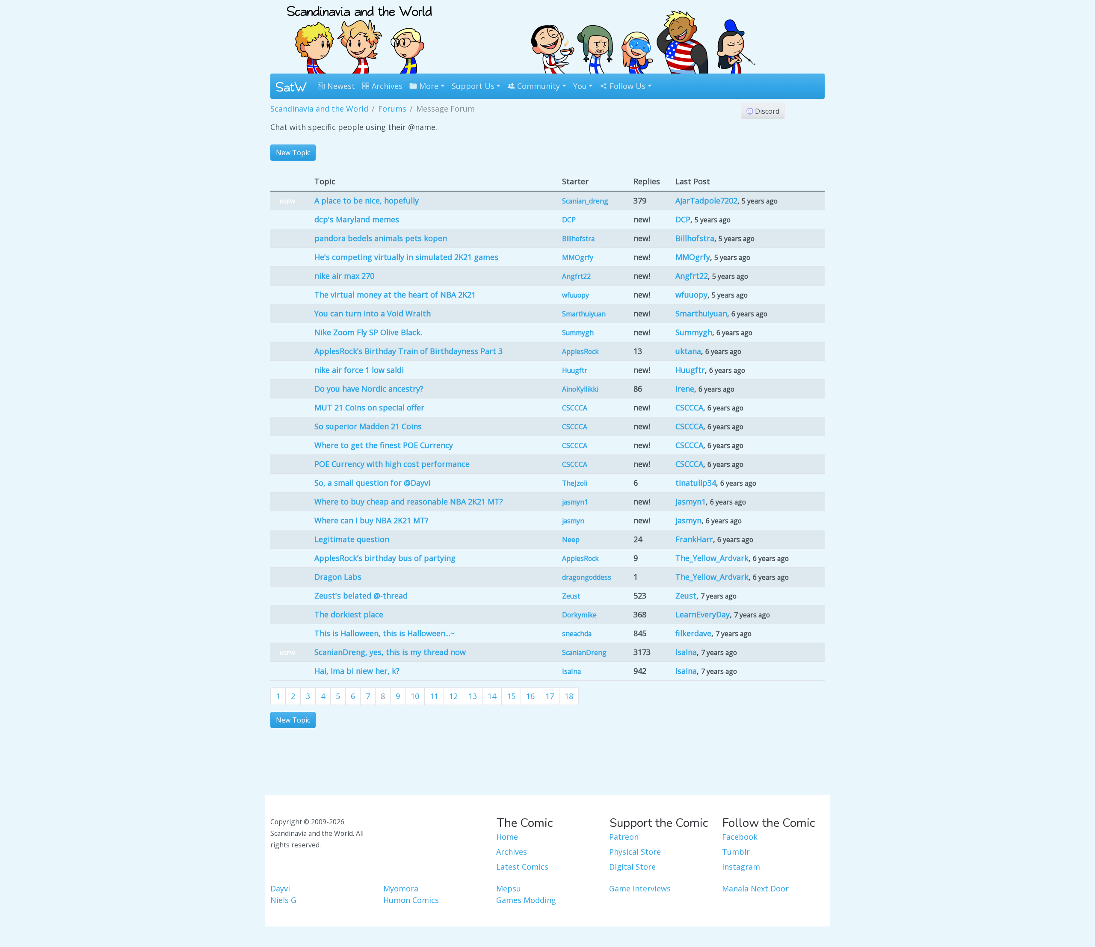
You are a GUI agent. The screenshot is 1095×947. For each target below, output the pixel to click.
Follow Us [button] (626, 86)
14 (492, 696)
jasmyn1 (575, 502)
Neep (571, 539)
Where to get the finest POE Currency (383, 445)
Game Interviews (640, 888)
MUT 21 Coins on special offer (369, 407)
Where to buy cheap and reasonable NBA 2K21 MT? (408, 501)
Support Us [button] (473, 86)
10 (415, 696)
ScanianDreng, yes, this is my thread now (390, 652)
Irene (684, 389)
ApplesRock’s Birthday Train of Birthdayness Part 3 (408, 351)
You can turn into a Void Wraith (372, 313)
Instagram (741, 866)
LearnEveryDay (702, 614)
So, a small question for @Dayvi (372, 483)
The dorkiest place (348, 614)
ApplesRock (580, 351)
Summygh (578, 332)
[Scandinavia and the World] (359, 36)
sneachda (577, 633)
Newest (340, 86)
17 (549, 696)
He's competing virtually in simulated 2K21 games (406, 257)
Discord (766, 111)
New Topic (293, 152)
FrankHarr (694, 539)
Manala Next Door (755, 888)
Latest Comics (522, 866)
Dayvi (280, 888)
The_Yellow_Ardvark (712, 558)
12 (453, 696)
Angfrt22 (576, 276)
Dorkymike (579, 615)
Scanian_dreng (585, 201)
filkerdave (693, 633)
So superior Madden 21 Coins (368, 426)
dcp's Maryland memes (356, 219)
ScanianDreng (584, 652)
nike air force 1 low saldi (359, 370)
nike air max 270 (344, 276)
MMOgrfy (577, 257)
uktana (688, 351)
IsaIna (686, 652)
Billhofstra (578, 238)
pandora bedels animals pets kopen (380, 238)
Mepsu (508, 888)
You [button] (580, 86)
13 (472, 696)
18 (569, 696)
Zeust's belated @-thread (361, 595)
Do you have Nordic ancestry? (368, 389)
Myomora (400, 888)
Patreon (624, 837)
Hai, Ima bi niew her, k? (357, 671)
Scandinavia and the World (319, 108)
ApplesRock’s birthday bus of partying (385, 558)
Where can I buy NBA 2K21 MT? (371, 520)
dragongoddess (586, 577)
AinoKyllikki (580, 389)
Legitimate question (351, 539)
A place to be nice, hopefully (366, 200)
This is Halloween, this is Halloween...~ (384, 633)
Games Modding (526, 900)
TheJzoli (574, 483)
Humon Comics (411, 900)
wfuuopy (575, 295)
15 (511, 696)
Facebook (740, 837)
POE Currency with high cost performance (392, 464)
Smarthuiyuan (584, 314)
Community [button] (537, 86)
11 (434, 696)
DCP (569, 219)
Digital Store (632, 866)
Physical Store (635, 852)
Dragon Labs (337, 577)
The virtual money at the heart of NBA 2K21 (395, 294)
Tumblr (736, 852)
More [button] (427, 86)
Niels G (283, 900)
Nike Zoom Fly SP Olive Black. (368, 332)
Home (507, 837)
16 (530, 696)
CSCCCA (574, 408)
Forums (392, 108)
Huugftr (574, 370)
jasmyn (573, 520)
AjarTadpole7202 (706, 200)
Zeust (571, 596)
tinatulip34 (695, 483)
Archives (386, 86)
